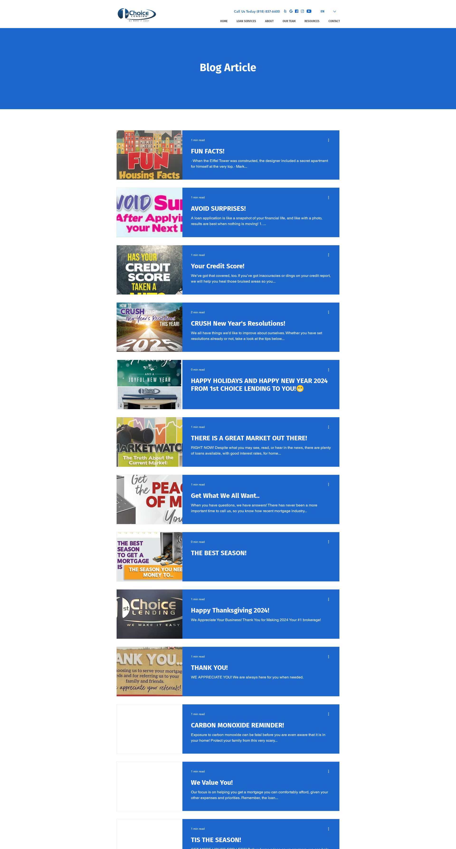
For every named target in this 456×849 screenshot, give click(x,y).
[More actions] (330, 140)
